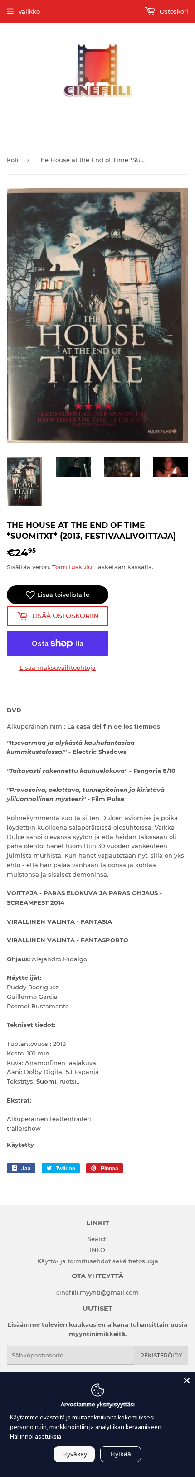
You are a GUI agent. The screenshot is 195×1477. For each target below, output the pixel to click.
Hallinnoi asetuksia (35, 1436)
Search (98, 1238)
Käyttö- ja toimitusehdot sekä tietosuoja (97, 1261)
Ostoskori (173, 11)
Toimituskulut (73, 567)
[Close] (186, 1380)
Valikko (29, 11)
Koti (13, 159)
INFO (97, 1249)
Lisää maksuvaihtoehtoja (58, 667)
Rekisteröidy (161, 1355)
